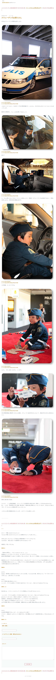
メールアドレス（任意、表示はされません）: (12, 634)
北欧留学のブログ (9, 2)
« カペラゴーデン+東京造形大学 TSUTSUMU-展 (13, 8)
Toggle (2, 2)
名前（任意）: (5, 625)
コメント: (4, 643)
